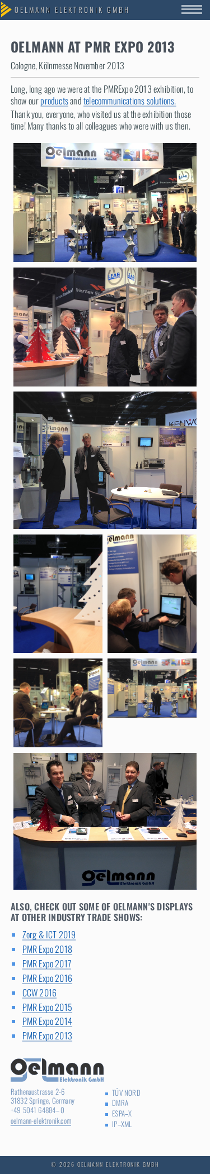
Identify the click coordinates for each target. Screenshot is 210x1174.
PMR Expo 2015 (47, 1007)
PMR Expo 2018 (47, 949)
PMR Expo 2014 (47, 1021)
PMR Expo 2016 (47, 978)
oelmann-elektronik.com (41, 1120)
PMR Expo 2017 (47, 963)
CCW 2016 (39, 992)
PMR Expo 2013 (47, 1035)
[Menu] (195, 10)
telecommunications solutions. (129, 100)
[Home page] (72, 10)
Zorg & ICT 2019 (49, 934)
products (54, 100)
